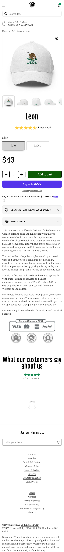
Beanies (32, 458)
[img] (32, 375)
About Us (32, 512)
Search (32, 492)
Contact (32, 496)
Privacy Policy (32, 504)
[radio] (13, 145)
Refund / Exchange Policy (32, 508)
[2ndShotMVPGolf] (31, 5)
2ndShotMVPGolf (30, 524)
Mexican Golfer (32, 466)
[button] (59, 5)
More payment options (32, 190)
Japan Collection (32, 470)
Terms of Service (32, 500)
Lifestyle (32, 473)
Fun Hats (32, 454)
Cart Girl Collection (32, 462)
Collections (17, 31)
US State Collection (32, 477)
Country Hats (32, 481)
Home (5, 31)
